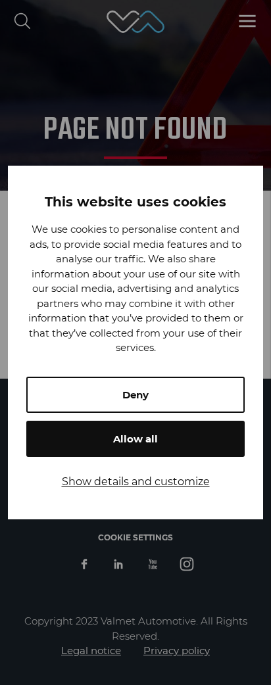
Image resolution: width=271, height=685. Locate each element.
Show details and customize (136, 481)
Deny (135, 395)
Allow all (135, 439)
